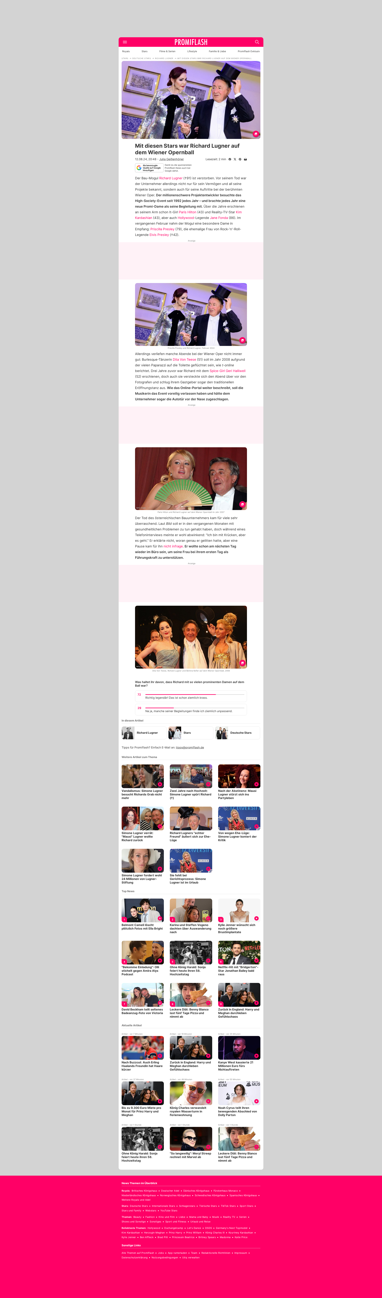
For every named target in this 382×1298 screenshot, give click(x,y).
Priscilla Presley (162, 229)
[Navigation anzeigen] (125, 42)
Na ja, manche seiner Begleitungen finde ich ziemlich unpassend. (188, 711)
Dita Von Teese (184, 359)
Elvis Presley (159, 235)
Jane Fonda (219, 218)
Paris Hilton (187, 212)
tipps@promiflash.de (190, 747)
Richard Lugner (170, 178)
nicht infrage (173, 546)
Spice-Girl (217, 371)
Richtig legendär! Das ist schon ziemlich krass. (176, 697)
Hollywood (186, 218)
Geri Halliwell (235, 371)
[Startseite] (191, 42)
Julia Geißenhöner (171, 159)
